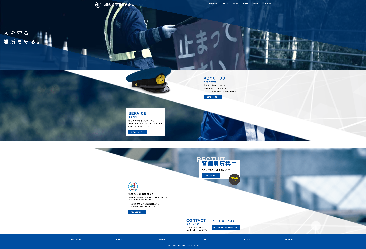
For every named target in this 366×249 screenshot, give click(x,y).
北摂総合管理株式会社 (118, 4)
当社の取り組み (213, 3)
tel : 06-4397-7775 (135, 206)
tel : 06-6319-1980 (135, 200)
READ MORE (212, 97)
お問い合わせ (267, 3)
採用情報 (235, 3)
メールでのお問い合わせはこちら (227, 227)
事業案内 (225, 3)
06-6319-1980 (226, 221)
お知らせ (255, 3)
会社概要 (245, 3)
